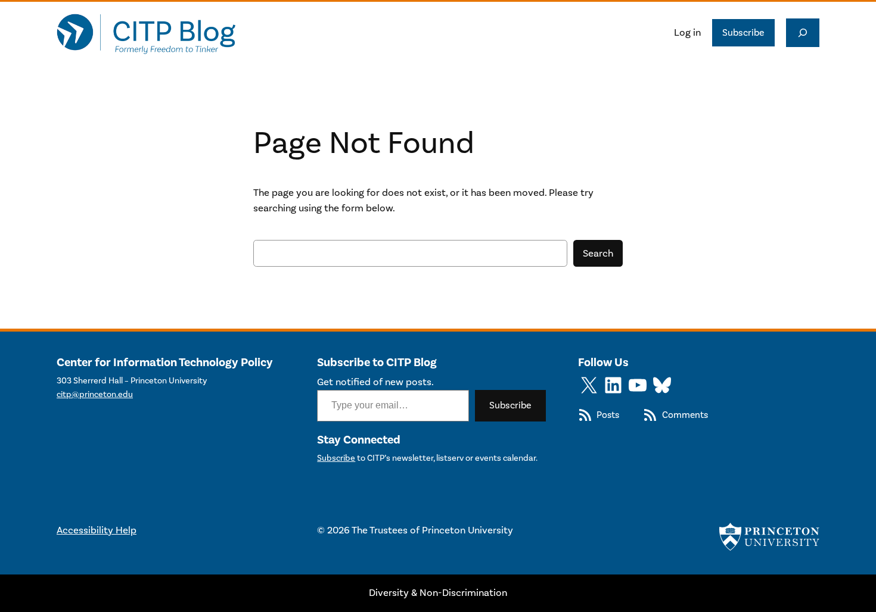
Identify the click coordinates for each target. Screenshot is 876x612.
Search (598, 253)
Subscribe (743, 33)
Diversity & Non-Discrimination (438, 592)
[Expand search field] (802, 32)
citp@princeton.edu (95, 394)
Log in (687, 32)
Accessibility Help (96, 530)
